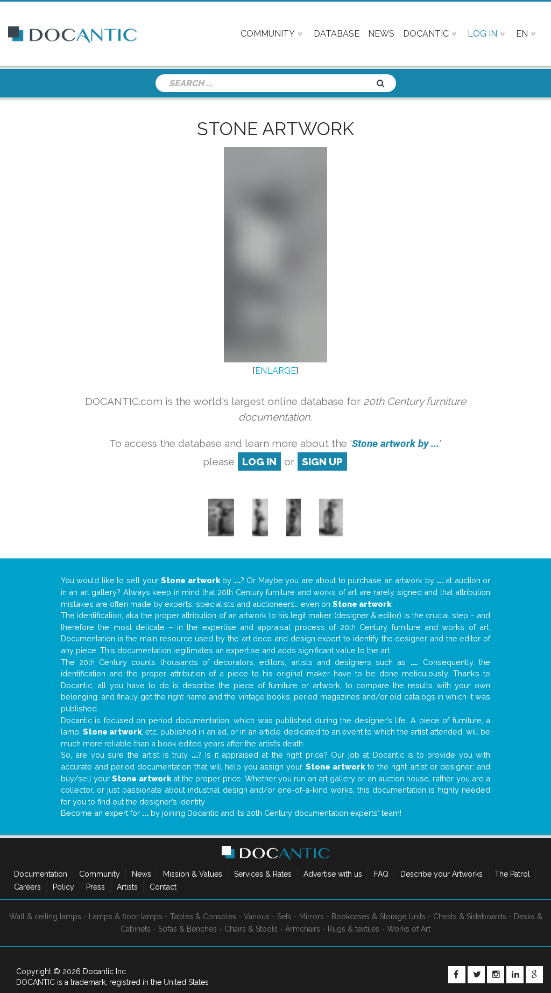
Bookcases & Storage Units (378, 916)
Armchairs (302, 929)
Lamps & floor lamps (126, 916)
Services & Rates (263, 874)
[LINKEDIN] (515, 974)
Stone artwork (275, 128)
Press (95, 887)
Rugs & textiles (353, 929)
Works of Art (408, 929)
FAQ (381, 874)
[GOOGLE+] (534, 974)
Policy (63, 887)
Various (257, 916)
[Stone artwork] (221, 517)
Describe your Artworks (441, 874)
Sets (284, 916)
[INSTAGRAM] (495, 974)
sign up (322, 461)
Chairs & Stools (251, 929)
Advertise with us (332, 874)
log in (259, 461)
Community (99, 874)
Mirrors (311, 916)
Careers (27, 887)
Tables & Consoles (203, 916)
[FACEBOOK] (456, 974)
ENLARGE (275, 371)
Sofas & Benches (187, 929)
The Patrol (512, 874)
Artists (127, 887)
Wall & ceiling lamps (45, 916)
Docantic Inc (104, 971)
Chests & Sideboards (469, 916)
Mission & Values (192, 874)
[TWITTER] (476, 974)
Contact (163, 887)
